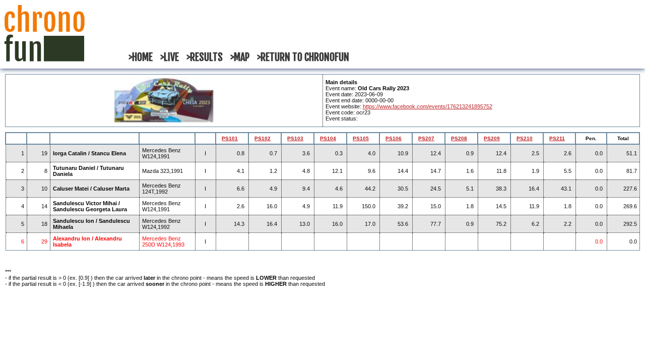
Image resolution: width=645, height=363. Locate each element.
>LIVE (169, 57)
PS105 (361, 138)
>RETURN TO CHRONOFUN (303, 57)
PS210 (525, 138)
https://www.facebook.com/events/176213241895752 (427, 106)
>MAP (239, 57)
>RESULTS (204, 57)
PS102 (262, 138)
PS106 (393, 138)
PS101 (230, 138)
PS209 (492, 138)
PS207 (426, 138)
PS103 (295, 138)
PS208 (459, 138)
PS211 (557, 138)
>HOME (140, 57)
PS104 (328, 138)
